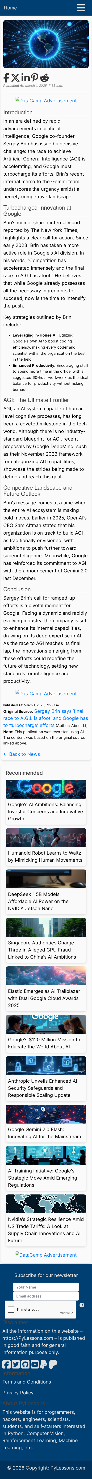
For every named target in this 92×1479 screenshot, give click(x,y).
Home (10, 8)
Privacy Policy (17, 1393)
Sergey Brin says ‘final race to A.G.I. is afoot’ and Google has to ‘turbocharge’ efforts (45, 718)
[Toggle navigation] (81, 8)
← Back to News (21, 754)
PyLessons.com (67, 1468)
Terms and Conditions (26, 1382)
